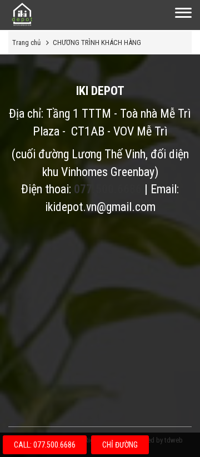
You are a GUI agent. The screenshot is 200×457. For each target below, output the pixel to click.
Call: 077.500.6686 (45, 444)
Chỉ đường (120, 444)
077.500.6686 (108, 189)
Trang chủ (26, 42)
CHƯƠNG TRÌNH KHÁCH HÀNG (97, 42)
